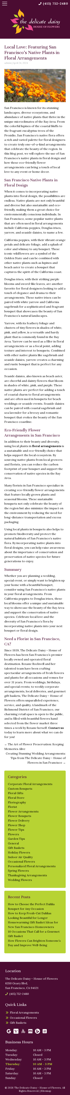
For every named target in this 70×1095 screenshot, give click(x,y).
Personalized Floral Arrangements (32, 866)
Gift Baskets (16, 848)
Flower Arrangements (23, 811)
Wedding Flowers (20, 880)
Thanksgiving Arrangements (27, 875)
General (13, 843)
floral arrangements (46, 446)
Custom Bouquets (20, 788)
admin (7, 63)
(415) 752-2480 (19, 994)
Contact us (56, 728)
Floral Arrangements (24, 1012)
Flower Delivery (18, 820)
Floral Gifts (15, 793)
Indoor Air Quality (20, 857)
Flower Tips (16, 829)
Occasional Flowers (21, 861)
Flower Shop (16, 825)
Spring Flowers (18, 870)
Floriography (17, 802)
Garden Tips (16, 838)
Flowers (13, 834)
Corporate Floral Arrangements (30, 784)
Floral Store (16, 797)
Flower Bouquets (19, 816)
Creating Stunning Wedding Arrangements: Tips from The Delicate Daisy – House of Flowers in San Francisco (36, 758)
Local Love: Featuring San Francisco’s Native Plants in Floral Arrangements (32, 52)
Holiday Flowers (19, 852)
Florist (12, 807)
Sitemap (46, 1091)
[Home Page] (35, 21)
